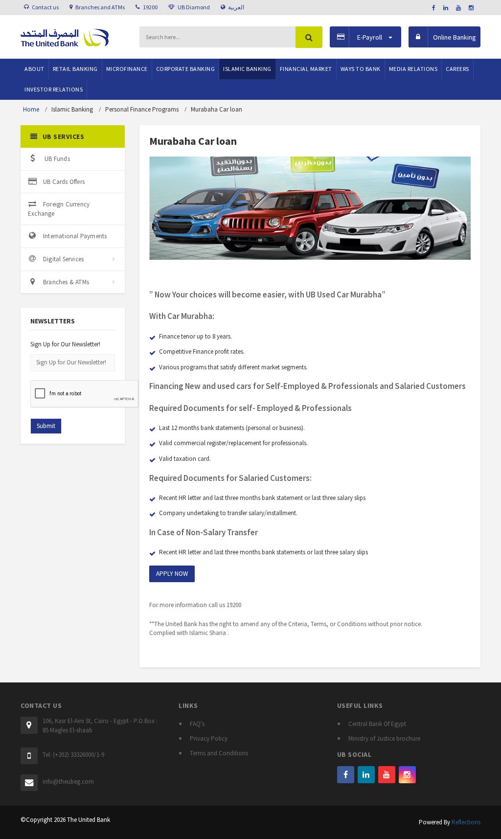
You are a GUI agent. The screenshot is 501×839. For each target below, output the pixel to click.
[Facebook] (345, 774)
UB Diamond (194, 7)
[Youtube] (386, 774)
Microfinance (127, 68)
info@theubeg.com (68, 781)
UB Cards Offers (64, 182)
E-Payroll (369, 37)
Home (31, 109)
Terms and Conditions (219, 753)
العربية (236, 7)
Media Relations (413, 68)
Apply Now (172, 573)
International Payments (75, 236)
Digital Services (63, 259)
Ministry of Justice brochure (384, 738)
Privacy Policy (209, 738)
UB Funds (56, 159)
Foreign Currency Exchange (59, 209)
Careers (457, 68)
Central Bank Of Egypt (377, 724)
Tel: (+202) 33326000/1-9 (73, 754)
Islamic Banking (247, 68)
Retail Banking (75, 68)
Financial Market (306, 68)
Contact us (45, 7)
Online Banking (454, 37)
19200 (150, 7)
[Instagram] (407, 774)
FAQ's (197, 724)
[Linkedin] (366, 774)
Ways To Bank (361, 68)
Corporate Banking (185, 68)
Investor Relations (53, 89)
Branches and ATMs (100, 7)
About (34, 68)
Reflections (466, 822)
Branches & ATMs (66, 282)
